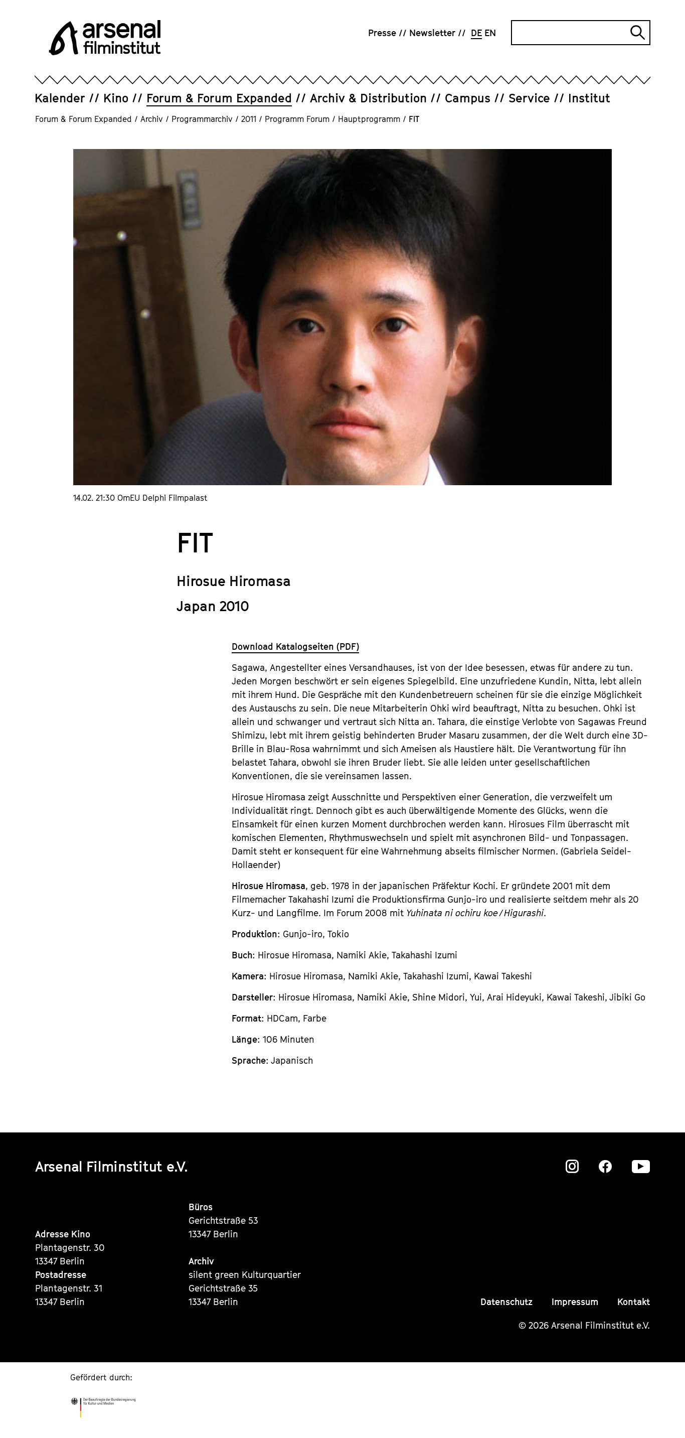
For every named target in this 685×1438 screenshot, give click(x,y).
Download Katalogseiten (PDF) (295, 646)
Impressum (575, 1302)
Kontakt (633, 1302)
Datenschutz (506, 1302)
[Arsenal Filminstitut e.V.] (105, 37)
